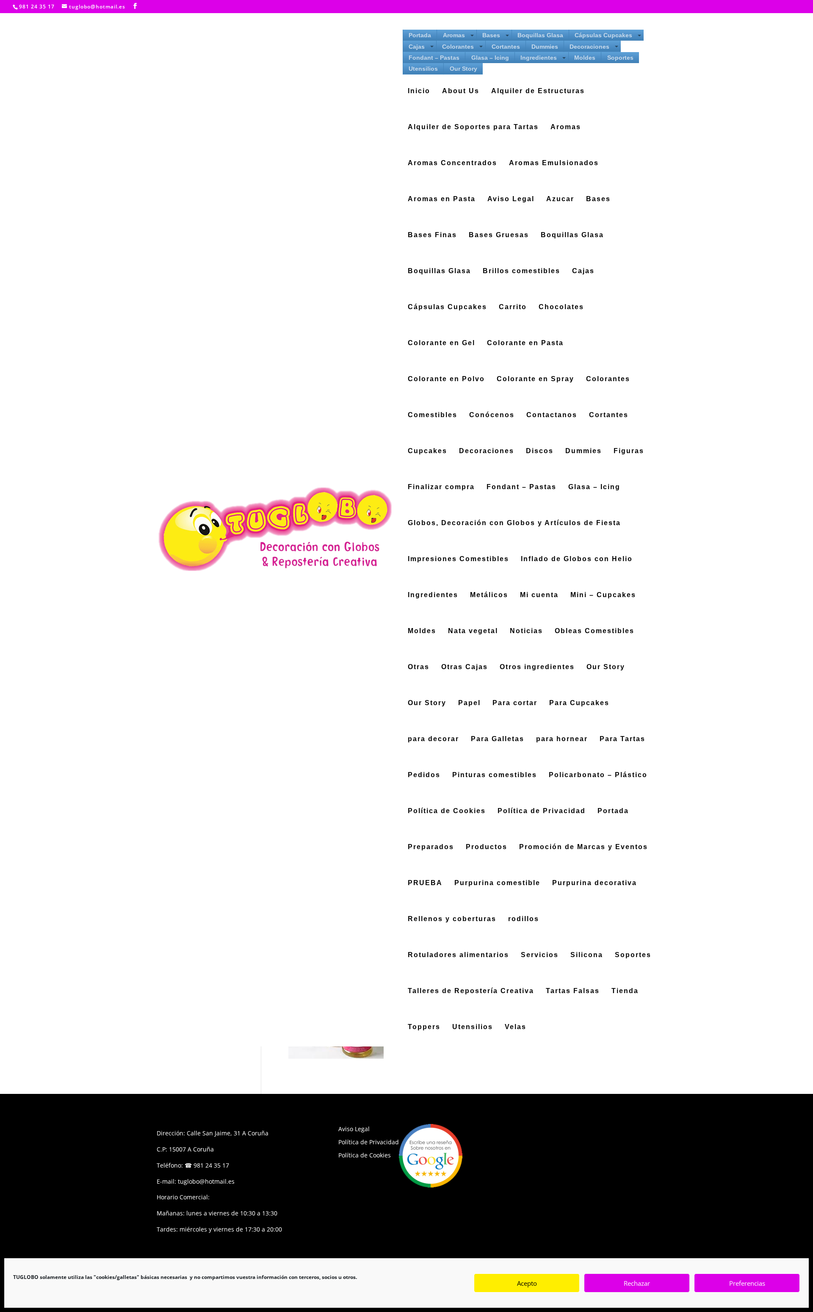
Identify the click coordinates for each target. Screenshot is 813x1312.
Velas (515, 1027)
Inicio (419, 91)
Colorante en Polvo (446, 379)
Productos (486, 847)
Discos (539, 451)
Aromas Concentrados (452, 163)
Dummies (544, 46)
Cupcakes (427, 451)
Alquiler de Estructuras (538, 91)
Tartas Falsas (573, 991)
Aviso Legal (510, 199)
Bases (491, 35)
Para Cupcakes (579, 703)
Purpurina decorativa (594, 883)
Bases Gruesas (499, 235)
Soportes (620, 57)
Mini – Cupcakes (603, 595)
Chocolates (561, 307)
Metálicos (489, 595)
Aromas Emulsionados (554, 163)
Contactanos (551, 415)
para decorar (433, 739)
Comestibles (432, 415)
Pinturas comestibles (494, 775)
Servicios (540, 955)
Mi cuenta (539, 595)
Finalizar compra (441, 487)
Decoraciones (589, 46)
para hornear (562, 739)
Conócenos (491, 415)
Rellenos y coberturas (452, 919)
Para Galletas (497, 739)
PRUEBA (425, 883)
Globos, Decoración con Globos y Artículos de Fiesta (514, 523)
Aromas (454, 35)
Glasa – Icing (490, 57)
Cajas (417, 46)
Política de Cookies (447, 811)
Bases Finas (432, 235)
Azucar (560, 199)
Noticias (526, 631)
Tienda (625, 991)
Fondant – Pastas (434, 57)
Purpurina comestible (497, 883)
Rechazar (637, 1283)
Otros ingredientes (537, 667)
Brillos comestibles (521, 271)
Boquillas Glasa (540, 35)
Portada (420, 35)
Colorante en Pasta (525, 343)
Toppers (424, 1027)
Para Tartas (622, 739)
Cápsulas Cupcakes (603, 35)
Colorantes (458, 46)
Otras (418, 667)
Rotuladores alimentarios (458, 955)
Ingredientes (538, 57)
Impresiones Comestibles (458, 559)
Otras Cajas (464, 667)
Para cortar (514, 703)
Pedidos (424, 775)
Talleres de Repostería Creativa (471, 991)
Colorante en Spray (535, 379)
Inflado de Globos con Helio (577, 559)
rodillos (523, 919)
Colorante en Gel (441, 343)
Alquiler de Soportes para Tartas (473, 127)
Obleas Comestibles (594, 631)
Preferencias (747, 1283)
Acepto (527, 1283)
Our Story (463, 68)
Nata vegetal (473, 631)
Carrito (513, 307)
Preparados (431, 847)
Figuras (629, 451)
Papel (469, 703)
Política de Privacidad (542, 811)
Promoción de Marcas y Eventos (583, 847)
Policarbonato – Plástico (598, 775)
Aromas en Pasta (442, 199)
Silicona (586, 955)
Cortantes (506, 46)
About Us (460, 91)
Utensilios (423, 68)
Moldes (584, 57)
